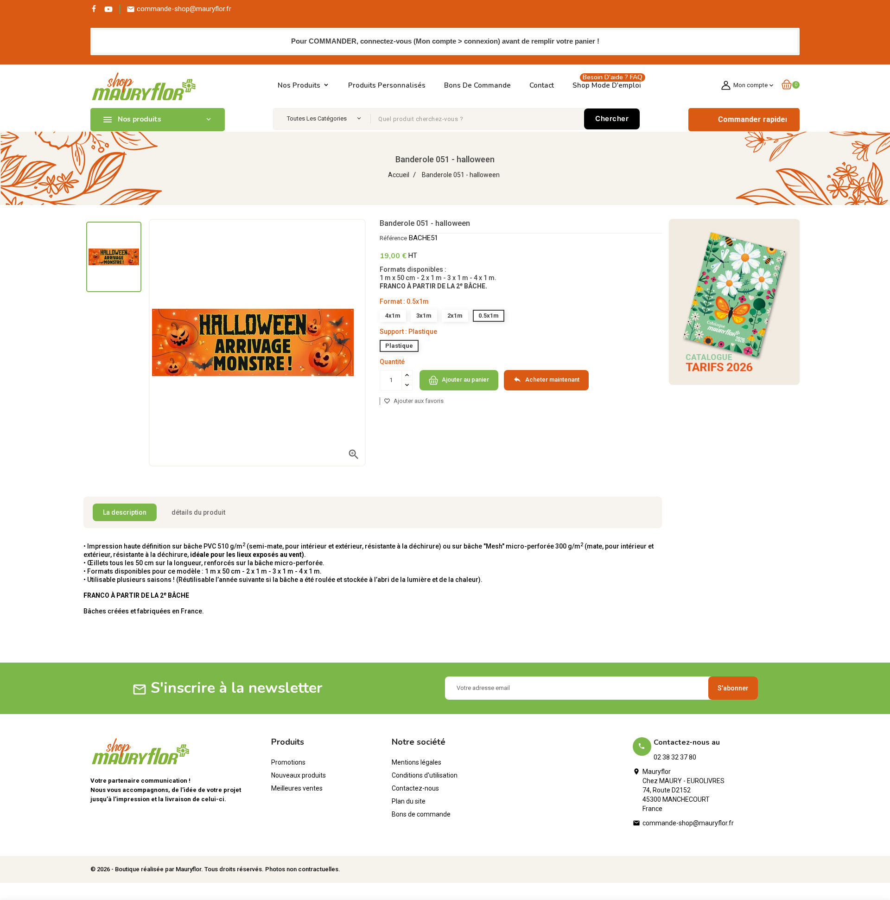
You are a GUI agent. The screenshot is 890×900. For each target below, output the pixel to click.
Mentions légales (416, 762)
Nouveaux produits (298, 775)
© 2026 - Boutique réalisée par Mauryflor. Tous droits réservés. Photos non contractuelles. (215, 869)
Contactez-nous (415, 788)
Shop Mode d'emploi (607, 83)
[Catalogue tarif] (734, 301)
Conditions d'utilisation (425, 775)
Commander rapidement (742, 119)
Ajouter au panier (464, 379)
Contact (541, 85)
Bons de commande (477, 85)
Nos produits (299, 85)
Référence (393, 238)
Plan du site (409, 801)
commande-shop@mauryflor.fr (688, 823)
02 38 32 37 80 (675, 757)
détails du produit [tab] (198, 512)
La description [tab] (124, 512)
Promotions (288, 762)
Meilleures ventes (297, 788)
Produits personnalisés (387, 85)
